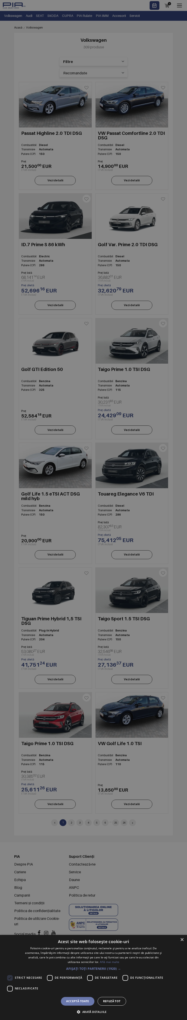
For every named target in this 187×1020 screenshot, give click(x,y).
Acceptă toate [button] (77, 1001)
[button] (93, 968)
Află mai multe (109, 962)
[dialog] (93, 977)
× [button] (182, 940)
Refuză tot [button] (112, 1001)
